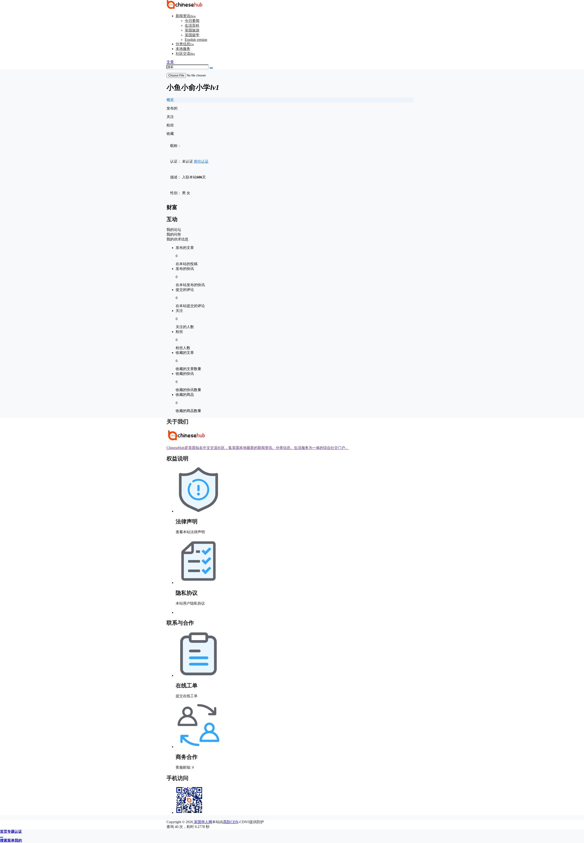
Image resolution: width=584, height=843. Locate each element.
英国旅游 (192, 30)
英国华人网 (202, 822)
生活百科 (192, 25)
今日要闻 (192, 21)
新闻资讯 (186, 16)
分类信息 (185, 44)
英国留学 (192, 35)
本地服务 (183, 49)
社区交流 (185, 53)
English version (196, 40)
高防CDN (230, 822)
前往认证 (201, 161)
